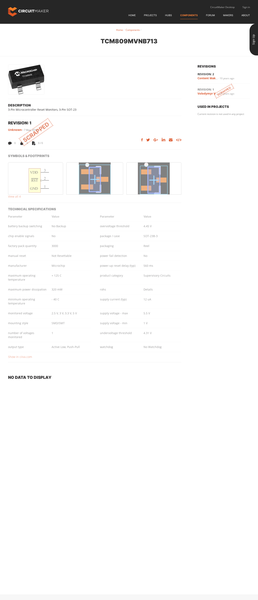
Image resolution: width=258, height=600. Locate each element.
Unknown (15, 130)
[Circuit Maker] (28, 11)
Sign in (246, 7)
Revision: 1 (206, 89)
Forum (210, 15)
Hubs (168, 15)
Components (189, 15)
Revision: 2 (206, 74)
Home (132, 15)
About (245, 15)
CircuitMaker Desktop (222, 7)
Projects (150, 15)
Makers (228, 15)
